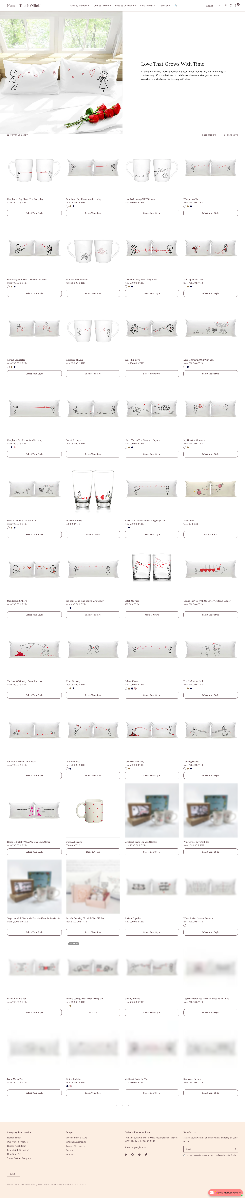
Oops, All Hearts (74, 842)
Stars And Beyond (192, 1079)
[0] (236, 5)
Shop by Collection (124, 5)
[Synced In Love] (152, 328)
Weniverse (188, 520)
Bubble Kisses (131, 681)
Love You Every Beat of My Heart (141, 279)
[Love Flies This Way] (152, 730)
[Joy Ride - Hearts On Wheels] (34, 730)
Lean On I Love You (17, 998)
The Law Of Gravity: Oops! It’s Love (24, 681)
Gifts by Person (101, 5)
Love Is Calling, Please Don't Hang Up (84, 998)
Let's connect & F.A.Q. (76, 1137)
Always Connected (16, 359)
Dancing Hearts (191, 761)
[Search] (231, 5)
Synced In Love (132, 359)
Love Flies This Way (134, 761)
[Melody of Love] (152, 967)
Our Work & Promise (17, 1141)
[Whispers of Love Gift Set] (210, 810)
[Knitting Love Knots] (210, 248)
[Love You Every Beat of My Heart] (152, 248)
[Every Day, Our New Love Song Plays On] (34, 248)
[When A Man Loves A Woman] (210, 886)
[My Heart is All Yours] (210, 408)
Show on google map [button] (135, 1147)
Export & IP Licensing (17, 1150)
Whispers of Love (192, 199)
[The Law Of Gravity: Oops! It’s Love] (34, 649)
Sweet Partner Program (19, 1158)
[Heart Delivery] (93, 649)
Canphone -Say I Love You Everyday (25, 199)
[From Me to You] (34, 1047)
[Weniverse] (210, 489)
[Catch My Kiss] (152, 569)
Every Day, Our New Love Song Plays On (27, 279)
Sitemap (70, 1154)
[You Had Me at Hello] (210, 649)
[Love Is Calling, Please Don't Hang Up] (93, 967)
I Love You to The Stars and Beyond (142, 440)
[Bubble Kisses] (152, 649)
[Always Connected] (34, 328)
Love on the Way (74, 520)
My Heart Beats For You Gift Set (141, 842)
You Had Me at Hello (193, 681)
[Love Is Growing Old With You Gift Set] (93, 886)
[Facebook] (128, 1154)
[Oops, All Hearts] (93, 810)
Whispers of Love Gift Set (196, 842)
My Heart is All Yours (194, 440)
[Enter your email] (235, 1149)
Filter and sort (19, 135)
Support (70, 1132)
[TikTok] (148, 1154)
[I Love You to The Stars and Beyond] (152, 408)
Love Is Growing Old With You (140, 199)
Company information (19, 1132)
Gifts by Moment (78, 5)
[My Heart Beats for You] (152, 1047)
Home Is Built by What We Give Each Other (28, 842)
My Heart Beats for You (136, 1079)
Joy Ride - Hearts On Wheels (21, 761)
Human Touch (14, 1137)
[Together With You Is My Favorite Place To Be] (210, 967)
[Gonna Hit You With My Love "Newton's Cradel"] (210, 569)
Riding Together (74, 1079)
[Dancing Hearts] (210, 730)
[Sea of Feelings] (93, 408)
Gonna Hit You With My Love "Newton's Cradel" (207, 600)
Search (69, 1150)
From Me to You (15, 1079)
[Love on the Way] (93, 489)
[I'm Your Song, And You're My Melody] (93, 569)
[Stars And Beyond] (210, 1047)
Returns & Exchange (76, 1141)
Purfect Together (133, 918)
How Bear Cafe (14, 1154)
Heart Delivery (73, 681)
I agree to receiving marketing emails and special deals (211, 1155)
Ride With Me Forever (77, 279)
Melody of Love (132, 998)
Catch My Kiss (132, 600)
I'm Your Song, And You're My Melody (85, 600)
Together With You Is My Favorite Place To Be (206, 998)
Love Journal (146, 5)
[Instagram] (134, 1154)
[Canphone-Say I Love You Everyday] (93, 167)
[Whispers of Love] (210, 167)
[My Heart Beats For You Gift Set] (152, 810)
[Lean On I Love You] (34, 967)
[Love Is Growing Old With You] (152, 167)
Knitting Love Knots (193, 279)
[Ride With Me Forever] (93, 248)
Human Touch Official (24, 5)
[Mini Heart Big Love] (34, 569)
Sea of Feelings (73, 440)
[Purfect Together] (152, 886)
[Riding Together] (93, 1047)
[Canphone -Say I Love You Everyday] (34, 167)
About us (163, 5)
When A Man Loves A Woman (198, 918)
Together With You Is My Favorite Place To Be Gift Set (34, 918)
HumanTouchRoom (16, 1146)
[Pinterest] (141, 1154)
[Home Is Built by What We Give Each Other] (34, 810)
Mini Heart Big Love (17, 600)
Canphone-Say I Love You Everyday (83, 199)
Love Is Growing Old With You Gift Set (85, 918)
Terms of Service (74, 1146)
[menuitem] (79, 6)
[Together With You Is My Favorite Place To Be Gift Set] (34, 886)
